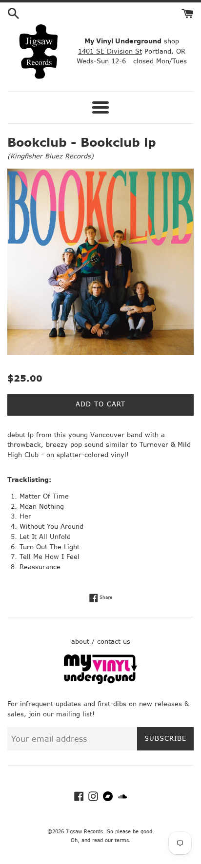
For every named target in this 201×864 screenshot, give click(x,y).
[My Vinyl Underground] (100, 682)
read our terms (110, 840)
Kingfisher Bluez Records (50, 156)
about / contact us (100, 641)
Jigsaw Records (84, 831)
